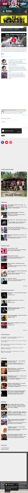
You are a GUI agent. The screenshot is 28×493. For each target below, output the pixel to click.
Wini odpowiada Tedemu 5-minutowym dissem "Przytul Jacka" (16, 213)
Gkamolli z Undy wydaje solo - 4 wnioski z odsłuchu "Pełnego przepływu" (17, 384)
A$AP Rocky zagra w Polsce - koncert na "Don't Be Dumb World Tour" (16, 308)
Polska (7, 56)
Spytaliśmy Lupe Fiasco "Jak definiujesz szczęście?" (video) (16, 427)
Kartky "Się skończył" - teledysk (10, 29)
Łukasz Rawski (15, 30)
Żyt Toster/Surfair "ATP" (13, 248)
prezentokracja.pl (5, 447)
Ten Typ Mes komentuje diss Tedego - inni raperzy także (17, 205)
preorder (11, 51)
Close (17, 484)
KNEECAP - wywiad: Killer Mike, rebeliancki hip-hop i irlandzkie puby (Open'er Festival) (17, 412)
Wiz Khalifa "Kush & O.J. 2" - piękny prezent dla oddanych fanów (17, 376)
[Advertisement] (14, 94)
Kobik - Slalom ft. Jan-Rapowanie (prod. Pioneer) (16, 264)
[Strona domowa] (7, 11)
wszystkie (25, 285)
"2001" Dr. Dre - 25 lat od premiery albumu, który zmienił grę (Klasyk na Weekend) (17, 391)
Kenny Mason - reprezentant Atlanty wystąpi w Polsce (17, 293)
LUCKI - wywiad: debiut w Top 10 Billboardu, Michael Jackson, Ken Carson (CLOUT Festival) (17, 420)
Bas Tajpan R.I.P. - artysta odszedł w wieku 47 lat (17, 220)
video (10, 56)
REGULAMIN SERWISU (4, 488)
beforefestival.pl (5, 449)
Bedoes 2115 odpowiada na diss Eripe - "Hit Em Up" (17, 235)
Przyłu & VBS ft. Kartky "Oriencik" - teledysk (16, 66)
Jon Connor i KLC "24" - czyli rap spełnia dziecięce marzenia (16, 361)
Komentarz (3, 121)
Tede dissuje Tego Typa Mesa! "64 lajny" (16, 227)
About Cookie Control (6, 484)
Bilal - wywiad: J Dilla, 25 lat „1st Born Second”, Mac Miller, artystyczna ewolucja (17, 405)
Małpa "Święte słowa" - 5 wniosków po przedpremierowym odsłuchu (16, 369)
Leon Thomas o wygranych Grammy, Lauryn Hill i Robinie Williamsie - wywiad (17, 435)
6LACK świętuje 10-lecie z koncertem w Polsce (16, 301)
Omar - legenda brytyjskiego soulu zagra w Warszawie (17, 323)
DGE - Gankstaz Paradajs (13, 255)
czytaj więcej (7, 491)
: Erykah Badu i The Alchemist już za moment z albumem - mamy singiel (14, 341)
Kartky (4, 56)
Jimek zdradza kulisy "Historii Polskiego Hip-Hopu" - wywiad (17, 271)
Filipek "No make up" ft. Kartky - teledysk (15, 72)
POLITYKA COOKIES (22, 488)
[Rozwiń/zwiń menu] (26, 11)
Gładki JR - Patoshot (12, 278)
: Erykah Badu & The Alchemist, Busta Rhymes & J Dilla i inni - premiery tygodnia (13, 345)
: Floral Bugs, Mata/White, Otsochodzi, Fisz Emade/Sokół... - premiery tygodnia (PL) (12, 338)
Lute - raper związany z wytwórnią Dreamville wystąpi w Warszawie (17, 316)
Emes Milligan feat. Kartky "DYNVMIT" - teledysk (17, 59)
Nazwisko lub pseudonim (6, 118)
